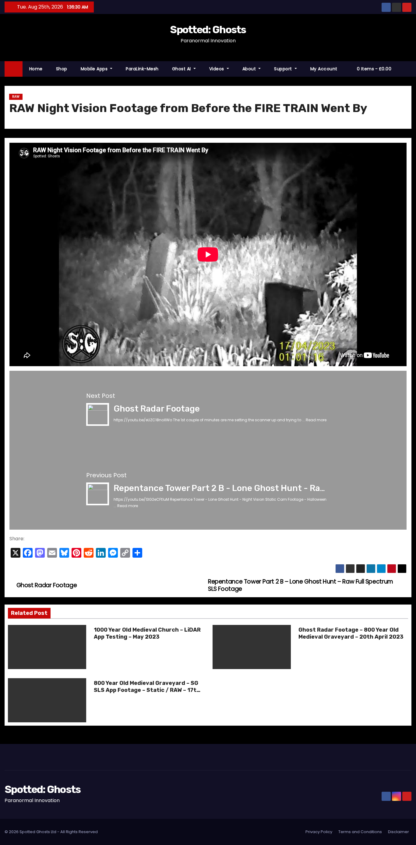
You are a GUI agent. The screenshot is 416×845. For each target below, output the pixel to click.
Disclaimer (398, 832)
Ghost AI (182, 69)
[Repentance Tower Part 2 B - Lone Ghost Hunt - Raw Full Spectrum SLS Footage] (97, 493)
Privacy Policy (318, 832)
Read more (316, 419)
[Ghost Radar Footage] (97, 414)
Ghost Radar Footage (157, 409)
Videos (217, 69)
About (249, 69)
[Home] (14, 69)
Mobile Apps (95, 69)
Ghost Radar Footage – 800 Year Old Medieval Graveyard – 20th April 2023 (351, 633)
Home (36, 69)
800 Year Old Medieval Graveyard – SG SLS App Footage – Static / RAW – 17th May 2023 (147, 690)
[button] (409, 68)
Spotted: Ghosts (208, 29)
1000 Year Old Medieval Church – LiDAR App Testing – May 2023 (147, 633)
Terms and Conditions (360, 832)
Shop (61, 69)
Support (283, 69)
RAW (15, 96)
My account (323, 69)
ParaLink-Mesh (142, 69)
